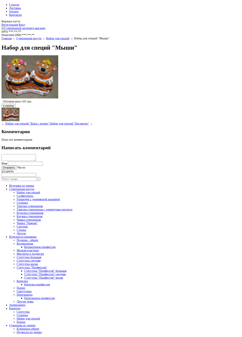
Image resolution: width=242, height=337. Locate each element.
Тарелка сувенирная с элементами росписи (44, 209)
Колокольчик (25, 243)
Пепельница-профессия (39, 298)
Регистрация (10, 24)
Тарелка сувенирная (30, 206)
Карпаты (14, 308)
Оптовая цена (12, 101)
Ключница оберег (28, 328)
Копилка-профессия (37, 284)
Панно (21, 287)
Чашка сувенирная (29, 219)
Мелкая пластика (28, 250)
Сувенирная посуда (28, 38)
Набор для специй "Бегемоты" (69, 123)
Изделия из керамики (23, 236)
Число (21, 167)
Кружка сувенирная (29, 216)
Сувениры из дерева (22, 325)
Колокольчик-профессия (39, 247)
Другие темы (25, 301)
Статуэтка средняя (28, 260)
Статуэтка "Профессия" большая (45, 270)
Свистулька (24, 291)
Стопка (21, 230)
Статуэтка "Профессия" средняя (45, 274)
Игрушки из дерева (21, 185)
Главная (14, 4)
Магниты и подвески (30, 253)
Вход (22, 24)
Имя (4, 163)
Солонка (22, 202)
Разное (21, 322)
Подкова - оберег (28, 240)
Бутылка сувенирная (30, 213)
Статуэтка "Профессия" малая (43, 277)
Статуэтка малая (27, 264)
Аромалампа (17, 305)
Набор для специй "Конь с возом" (27, 123)
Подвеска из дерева (29, 332)
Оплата (14, 11)
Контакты (15, 14)
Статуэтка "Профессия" (32, 267)
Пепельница (25, 294)
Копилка (22, 281)
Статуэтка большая (29, 257)
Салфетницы (25, 195)
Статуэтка (23, 311)
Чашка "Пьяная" (27, 223)
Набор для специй (57, 38)
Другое (21, 233)
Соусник (22, 226)
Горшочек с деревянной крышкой (38, 199)
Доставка (15, 8)
